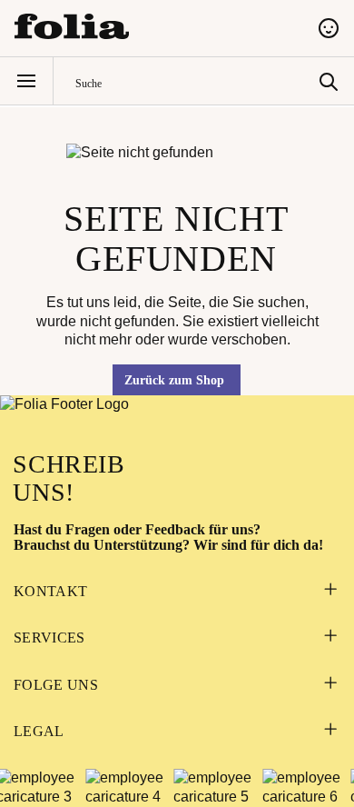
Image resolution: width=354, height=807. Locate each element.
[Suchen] (328, 81)
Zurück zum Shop (174, 380)
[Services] (330, 637)
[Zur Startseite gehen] (155, 26)
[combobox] (193, 81)
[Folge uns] (330, 684)
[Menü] (26, 81)
